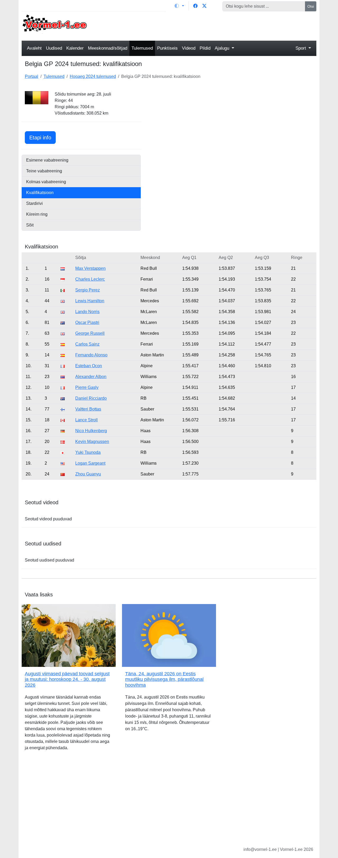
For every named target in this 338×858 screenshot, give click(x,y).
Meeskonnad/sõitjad (107, 48)
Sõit (30, 225)
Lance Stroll (86, 420)
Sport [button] (301, 48)
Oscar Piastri (87, 322)
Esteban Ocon (88, 366)
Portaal (31, 76)
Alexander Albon (90, 376)
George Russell (90, 333)
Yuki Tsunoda (88, 452)
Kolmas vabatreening (46, 182)
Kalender (75, 48)
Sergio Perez (87, 290)
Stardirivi (34, 203)
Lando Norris (87, 311)
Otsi (310, 6)
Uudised (54, 48)
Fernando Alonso (91, 355)
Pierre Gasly (86, 387)
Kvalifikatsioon (40, 192)
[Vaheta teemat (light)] (179, 5)
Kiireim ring (37, 214)
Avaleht (34, 48)
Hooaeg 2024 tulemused (93, 76)
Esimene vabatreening (47, 160)
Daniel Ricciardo (91, 398)
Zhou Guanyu (88, 474)
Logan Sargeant (90, 463)
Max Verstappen (90, 268)
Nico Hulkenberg (91, 430)
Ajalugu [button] (223, 48)
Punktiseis (167, 48)
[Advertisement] (206, 25)
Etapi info (42, 137)
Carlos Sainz (87, 344)
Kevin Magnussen (92, 441)
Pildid (205, 48)
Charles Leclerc (90, 279)
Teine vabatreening (44, 171)
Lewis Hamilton (89, 301)
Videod (188, 48)
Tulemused (142, 48)
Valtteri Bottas (88, 409)
